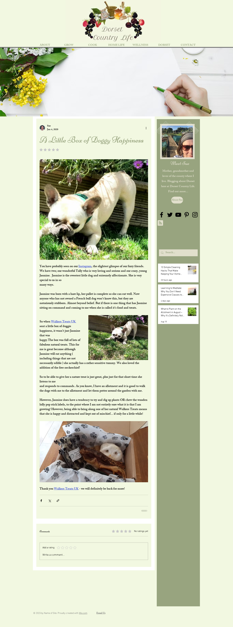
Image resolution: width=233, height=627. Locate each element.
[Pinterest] (186, 214)
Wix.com (83, 613)
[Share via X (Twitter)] (49, 500)
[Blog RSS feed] (160, 223)
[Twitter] (169, 214)
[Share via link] (58, 500)
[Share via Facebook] (41, 500)
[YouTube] (178, 214)
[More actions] (146, 128)
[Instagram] (195, 214)
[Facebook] (161, 214)
